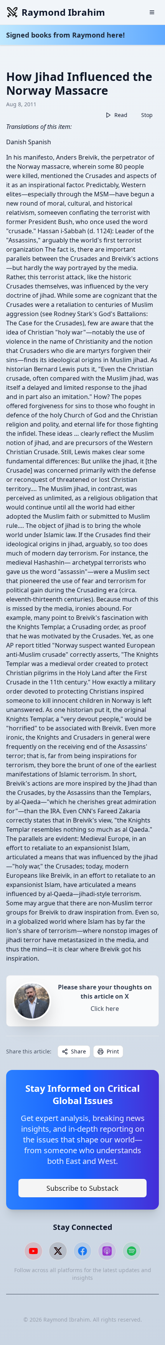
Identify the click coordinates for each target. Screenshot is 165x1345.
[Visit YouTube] (33, 1251)
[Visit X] (58, 1251)
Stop (147, 115)
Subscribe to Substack (82, 1188)
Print (113, 1051)
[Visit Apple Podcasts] (107, 1251)
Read (120, 115)
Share (78, 1051)
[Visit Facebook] (82, 1251)
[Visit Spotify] (131, 1251)
